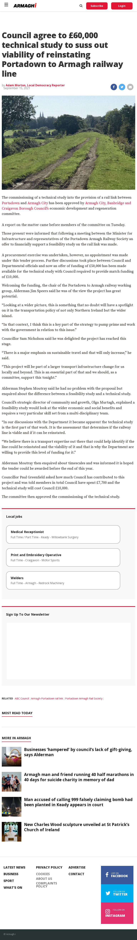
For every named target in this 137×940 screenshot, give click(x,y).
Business (11, 874)
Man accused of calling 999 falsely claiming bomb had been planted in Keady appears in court (78, 802)
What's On (13, 887)
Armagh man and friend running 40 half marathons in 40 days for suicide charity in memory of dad (79, 777)
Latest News (14, 867)
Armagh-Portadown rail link (47, 698)
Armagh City (37, 203)
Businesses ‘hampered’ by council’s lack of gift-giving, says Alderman (78, 752)
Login (121, 6)
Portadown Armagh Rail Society (83, 698)
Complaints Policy (46, 885)
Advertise (76, 867)
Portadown (11, 203)
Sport (9, 880)
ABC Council (22, 698)
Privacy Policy (49, 867)
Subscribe (97, 6)
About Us (44, 878)
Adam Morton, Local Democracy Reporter (35, 85)
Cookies (43, 874)
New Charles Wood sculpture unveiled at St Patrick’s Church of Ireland (76, 827)
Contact (76, 874)
